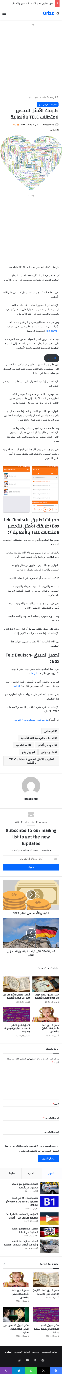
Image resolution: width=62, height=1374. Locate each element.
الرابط (34, 673)
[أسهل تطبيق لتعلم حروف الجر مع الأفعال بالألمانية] (46, 984)
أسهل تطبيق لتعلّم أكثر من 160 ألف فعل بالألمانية (16, 996)
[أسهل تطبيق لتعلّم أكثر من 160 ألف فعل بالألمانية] (16, 984)
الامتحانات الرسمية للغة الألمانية (38, 738)
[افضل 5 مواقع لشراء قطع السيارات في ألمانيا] (49, 1232)
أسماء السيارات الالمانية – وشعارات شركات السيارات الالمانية (21, 1243)
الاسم (56, 1104)
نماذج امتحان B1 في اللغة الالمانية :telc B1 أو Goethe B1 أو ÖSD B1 (22, 1201)
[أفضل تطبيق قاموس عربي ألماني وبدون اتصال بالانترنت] (16, 1314)
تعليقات (11, 1173)
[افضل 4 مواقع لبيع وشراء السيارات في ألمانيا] (49, 1188)
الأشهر (51, 1173)
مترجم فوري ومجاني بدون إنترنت (31, 719)
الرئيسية (52, 97)
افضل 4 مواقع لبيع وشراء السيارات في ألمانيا (25, 1186)
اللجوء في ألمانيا (46, 745)
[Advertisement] (31, 58)
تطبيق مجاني (48, 752)
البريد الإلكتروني (51, 1118)
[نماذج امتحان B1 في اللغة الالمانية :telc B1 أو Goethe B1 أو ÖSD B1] (49, 1201)
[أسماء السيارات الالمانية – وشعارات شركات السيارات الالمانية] (49, 1246)
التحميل (52, 358)
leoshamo (49, 124)
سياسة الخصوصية (49, 1352)
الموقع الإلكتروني (51, 1132)
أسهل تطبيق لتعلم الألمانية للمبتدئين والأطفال (33, 3)
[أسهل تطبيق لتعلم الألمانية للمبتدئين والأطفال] (46, 1014)
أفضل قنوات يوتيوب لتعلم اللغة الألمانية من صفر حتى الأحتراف (22, 1216)
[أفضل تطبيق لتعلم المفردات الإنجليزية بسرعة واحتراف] (16, 1014)
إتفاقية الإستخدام (22, 1352)
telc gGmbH (52, 330)
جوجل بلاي (27, 752)
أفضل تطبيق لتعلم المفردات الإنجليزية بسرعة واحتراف (17, 1028)
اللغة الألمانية (23, 745)
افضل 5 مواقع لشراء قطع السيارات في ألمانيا (25, 1231)
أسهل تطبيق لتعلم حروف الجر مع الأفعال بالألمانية (47, 996)
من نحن (35, 1352)
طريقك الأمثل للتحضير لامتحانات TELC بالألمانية (30, 761)
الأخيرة (31, 1173)
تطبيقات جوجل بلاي (37, 97)
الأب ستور (49, 731)
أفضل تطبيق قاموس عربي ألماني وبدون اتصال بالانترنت (16, 1329)
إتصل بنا (8, 1352)
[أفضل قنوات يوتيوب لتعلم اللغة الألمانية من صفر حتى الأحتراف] (49, 1218)
